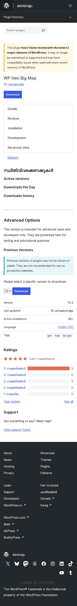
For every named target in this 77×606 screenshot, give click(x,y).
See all (68, 401)
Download (12, 94)
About (8, 453)
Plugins (45, 466)
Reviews (13, 118)
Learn (7, 485)
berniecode (16, 84)
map (57, 335)
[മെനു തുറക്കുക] (71, 5)
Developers (11, 498)
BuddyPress (14, 537)
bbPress (11, 531)
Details (12, 109)
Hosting (9, 466)
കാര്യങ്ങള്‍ (48, 492)
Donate (47, 498)
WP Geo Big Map (20, 78)
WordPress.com (16, 517)
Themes (45, 460)
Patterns (46, 473)
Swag (46, 505)
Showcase (47, 453)
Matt (9, 524)
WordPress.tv (15, 505)
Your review (12, 401)
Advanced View (18, 147)
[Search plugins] (43, 30)
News (8, 460)
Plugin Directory (14, 17)
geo (49, 335)
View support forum (17, 430)
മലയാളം (19, 554)
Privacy (9, 473)
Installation (15, 128)
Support (12, 157)
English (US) (65, 327)
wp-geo (67, 335)
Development (17, 138)
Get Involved (49, 485)
